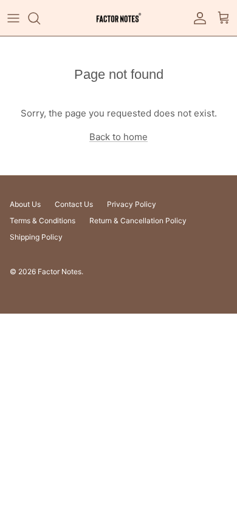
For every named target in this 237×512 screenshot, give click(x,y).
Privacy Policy (131, 204)
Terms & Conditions (42, 220)
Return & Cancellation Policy (138, 220)
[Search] (40, 18)
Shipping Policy (36, 236)
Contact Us (74, 204)
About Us (25, 204)
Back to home (118, 137)
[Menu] (13, 18)
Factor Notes (59, 271)
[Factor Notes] (118, 18)
